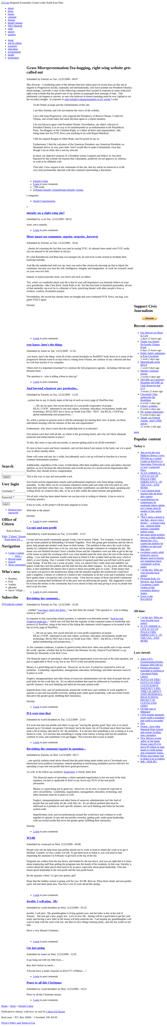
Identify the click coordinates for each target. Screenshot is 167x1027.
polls (10, 28)
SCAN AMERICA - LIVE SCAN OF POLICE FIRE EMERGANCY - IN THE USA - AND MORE (151, 480)
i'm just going (36, 948)
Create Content (16, 553)
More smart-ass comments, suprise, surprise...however (62, 236)
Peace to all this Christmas (44, 982)
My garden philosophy (152, 412)
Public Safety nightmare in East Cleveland (152, 355)
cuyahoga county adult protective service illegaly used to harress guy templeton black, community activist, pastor (152, 559)
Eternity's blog (40, 181)
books (11, 14)
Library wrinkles (149, 406)
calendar (12, 17)
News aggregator (17, 564)
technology (13, 57)
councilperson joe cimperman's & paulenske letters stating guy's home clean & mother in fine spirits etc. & (152, 506)
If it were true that (39, 713)
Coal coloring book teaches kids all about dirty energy (151, 493)
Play (142, 723)
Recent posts (14, 559)
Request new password (15, 511)
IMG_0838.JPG (148, 761)
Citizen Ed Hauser (55, 1011)
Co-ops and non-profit (42, 527)
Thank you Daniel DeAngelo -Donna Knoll (150, 344)
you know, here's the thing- (45, 344)
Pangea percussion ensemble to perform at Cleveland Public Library (152, 672)
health (11, 54)
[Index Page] (5, 2)
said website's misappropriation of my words (87, 99)
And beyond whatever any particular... (52, 388)
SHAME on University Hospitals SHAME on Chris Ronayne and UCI (152, 384)
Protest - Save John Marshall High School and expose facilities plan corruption (151, 731)
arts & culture (15, 43)
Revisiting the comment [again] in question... (56, 748)
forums (11, 20)
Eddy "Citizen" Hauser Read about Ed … (14, 538)
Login (36, 184)
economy (12, 46)
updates (12, 34)
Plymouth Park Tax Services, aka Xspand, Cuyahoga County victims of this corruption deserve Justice (151, 586)
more (136, 432)
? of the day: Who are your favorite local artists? (151, 572)
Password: (8, 497)
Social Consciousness (44, 201)
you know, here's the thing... (52, 610)
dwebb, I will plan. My (42, 901)
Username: (8, 491)
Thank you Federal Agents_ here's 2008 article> (150, 420)
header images (15, 23)
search (11, 31)
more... (18, 556)
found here (69, 771)
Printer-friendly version (71, 190)
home (11, 40)
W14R (31, 838)
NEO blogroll (15, 25)
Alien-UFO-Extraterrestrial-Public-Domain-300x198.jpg (152, 662)
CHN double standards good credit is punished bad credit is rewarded (152, 717)
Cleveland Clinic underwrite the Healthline (149, 397)
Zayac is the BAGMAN (146, 598)
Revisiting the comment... (43, 598)
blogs (10, 11)
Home (4, 1006)
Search (11, 561)
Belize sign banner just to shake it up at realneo (152, 757)
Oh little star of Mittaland (148, 710)
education (13, 49)
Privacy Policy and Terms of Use (18, 1022)
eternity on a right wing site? (46, 213)
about (11, 8)
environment (14, 52)
